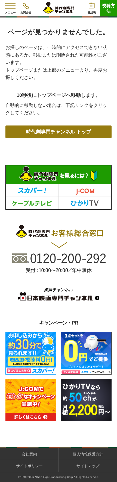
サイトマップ (87, 466)
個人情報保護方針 (88, 454)
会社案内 (29, 454)
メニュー (10, 12)
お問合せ (25, 12)
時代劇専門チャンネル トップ (58, 132)
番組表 (92, 12)
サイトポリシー (29, 466)
